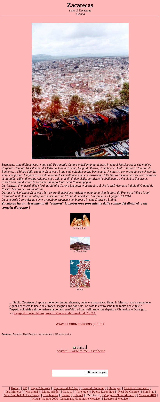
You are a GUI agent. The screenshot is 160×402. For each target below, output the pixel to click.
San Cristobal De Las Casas (21, 395)
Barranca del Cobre (66, 388)
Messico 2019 (147, 395)
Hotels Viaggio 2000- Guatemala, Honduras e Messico (66, 398)
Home (15, 388)
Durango (114, 388)
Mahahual (32, 391)
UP (25, 388)
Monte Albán (50, 391)
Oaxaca (67, 391)
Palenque (82, 391)
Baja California (40, 388)
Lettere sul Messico (116, 398)
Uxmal (79, 395)
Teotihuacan (50, 395)
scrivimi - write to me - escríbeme (81, 351)
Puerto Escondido (103, 391)
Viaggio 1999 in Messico (119, 395)
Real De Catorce (128, 391)
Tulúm (66, 395)
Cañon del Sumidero (136, 388)
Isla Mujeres (13, 391)
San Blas (148, 391)
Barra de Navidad (93, 388)
